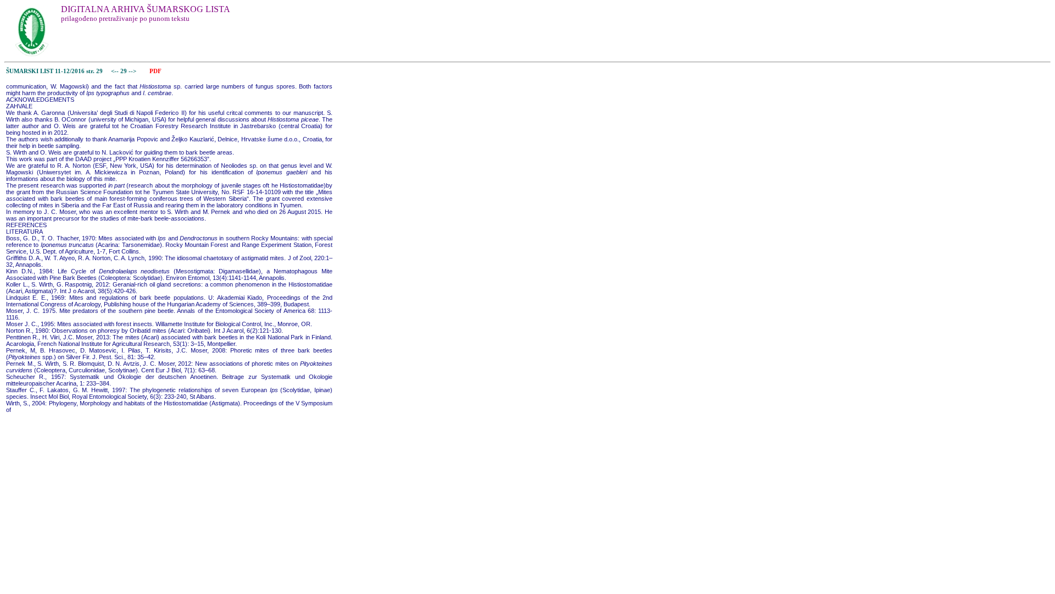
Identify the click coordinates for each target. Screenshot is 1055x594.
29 (124, 71)
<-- (114, 71)
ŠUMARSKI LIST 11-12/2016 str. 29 (54, 71)
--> (133, 71)
